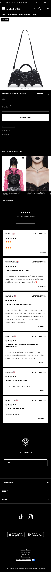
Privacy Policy (25, 550)
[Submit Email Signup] (44, 463)
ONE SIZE (6, 107)
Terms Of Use (25, 552)
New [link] (3, 14)
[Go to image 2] (22, 88)
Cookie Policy (25, 554)
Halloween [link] (12, 14)
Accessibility (25, 557)
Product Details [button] (8, 126)
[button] (16, 2)
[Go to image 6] (28, 88)
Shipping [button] (5, 134)
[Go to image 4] (25, 88)
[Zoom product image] (25, 53)
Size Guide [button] (6, 130)
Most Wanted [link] (24, 14)
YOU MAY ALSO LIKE (12, 152)
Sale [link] (34, 14)
